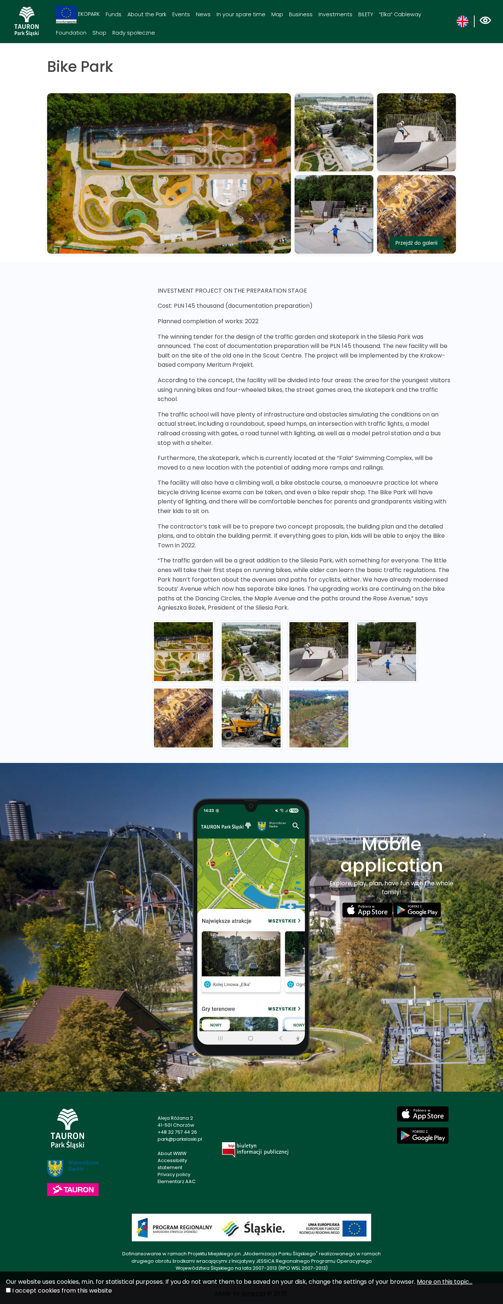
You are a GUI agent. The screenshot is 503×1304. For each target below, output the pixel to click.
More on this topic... (444, 1281)
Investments (335, 14)
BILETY (365, 14)
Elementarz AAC (177, 1181)
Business (301, 14)
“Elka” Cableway (400, 14)
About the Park (146, 14)
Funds (114, 14)
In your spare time (241, 14)
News (203, 14)
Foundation (71, 32)
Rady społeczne (133, 32)
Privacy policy (174, 1174)
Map (277, 14)
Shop (99, 32)
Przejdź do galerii (416, 243)
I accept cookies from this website (62, 1290)
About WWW (172, 1153)
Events (181, 14)
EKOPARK (88, 14)
